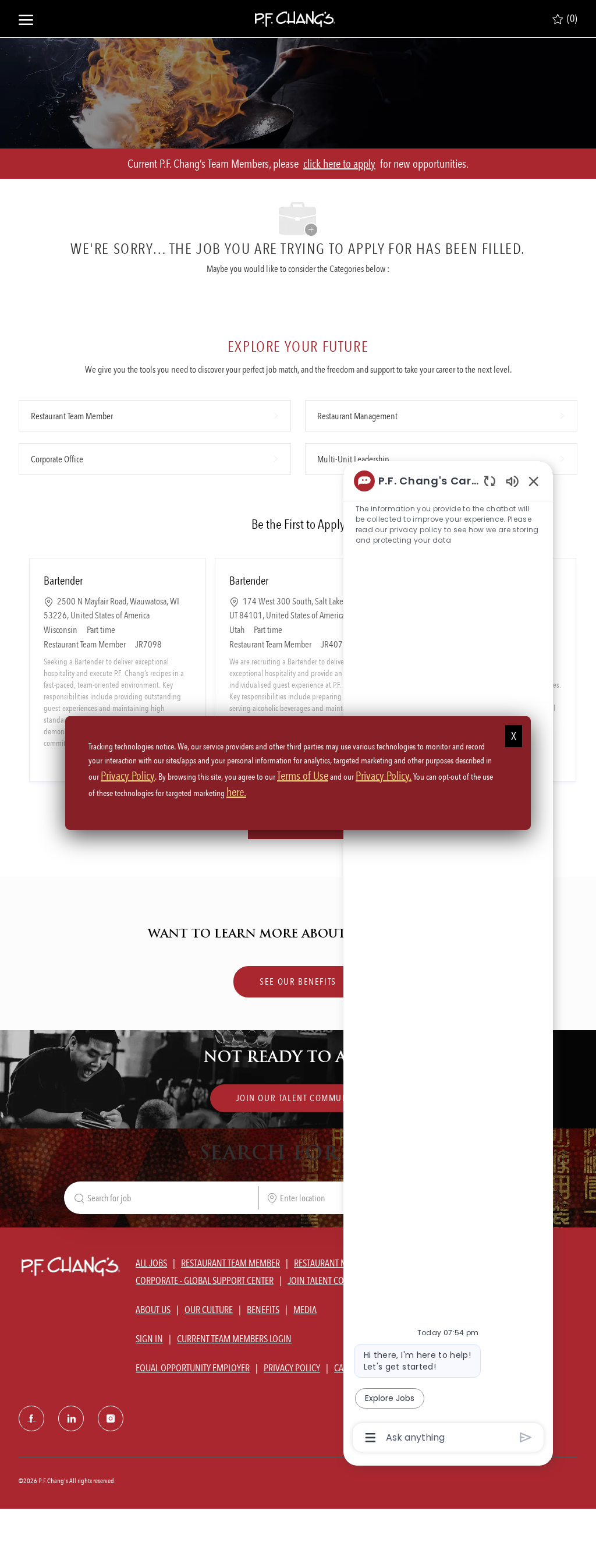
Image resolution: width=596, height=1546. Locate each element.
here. (236, 792)
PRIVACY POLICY (292, 1368)
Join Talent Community (333, 1280)
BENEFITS (263, 1309)
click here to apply (339, 164)
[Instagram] (110, 1418)
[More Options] (370, 1438)
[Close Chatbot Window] (533, 481)
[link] (298, 1099)
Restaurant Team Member (230, 1263)
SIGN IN (149, 1339)
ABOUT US (153, 1309)
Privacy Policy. (383, 776)
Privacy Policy (128, 776)
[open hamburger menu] (26, 18)
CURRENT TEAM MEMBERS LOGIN (234, 1339)
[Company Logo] (295, 18)
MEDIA (305, 1309)
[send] (526, 1437)
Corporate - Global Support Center (205, 1280)
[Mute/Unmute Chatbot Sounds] (512, 480)
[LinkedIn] (71, 1418)
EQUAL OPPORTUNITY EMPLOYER (193, 1368)
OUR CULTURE (209, 1309)
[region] (448, 958)
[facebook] (31, 1418)
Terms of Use (302, 776)
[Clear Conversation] (489, 481)
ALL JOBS (151, 1263)
